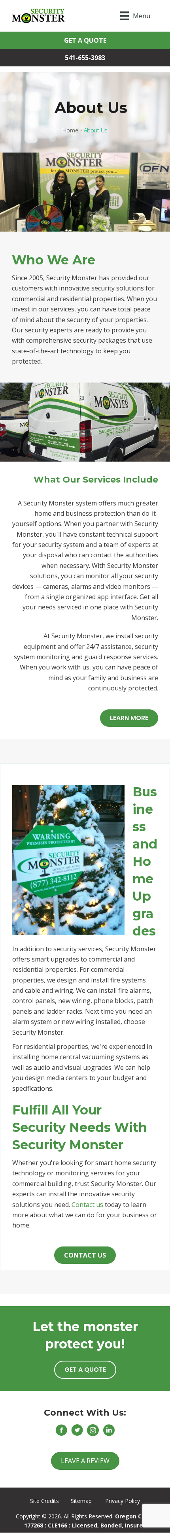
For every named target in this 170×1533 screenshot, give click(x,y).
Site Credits (44, 1501)
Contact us (87, 1204)
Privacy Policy (122, 1501)
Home (70, 130)
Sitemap (81, 1501)
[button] (85, 40)
